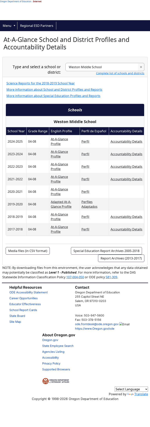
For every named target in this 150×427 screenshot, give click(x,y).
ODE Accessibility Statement (28, 292)
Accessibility (50, 357)
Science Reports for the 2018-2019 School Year (40, 83)
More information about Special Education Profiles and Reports (53, 96)
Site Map (15, 322)
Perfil (85, 141)
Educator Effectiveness (25, 304)
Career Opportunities (23, 298)
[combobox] (102, 67)
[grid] (75, 181)
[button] (141, 67)
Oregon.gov (50, 340)
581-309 (111, 277)
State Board (17, 316)
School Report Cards (23, 310)
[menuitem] (8, 26)
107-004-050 (75, 277)
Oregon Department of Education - (20, 1)
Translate (141, 394)
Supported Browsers (56, 369)
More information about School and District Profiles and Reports (54, 89)
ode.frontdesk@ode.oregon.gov (97, 324)
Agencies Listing (53, 352)
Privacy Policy (51, 363)
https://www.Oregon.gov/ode (94, 328)
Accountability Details (126, 141)
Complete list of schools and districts (120, 73)
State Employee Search (58, 346)
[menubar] (75, 25)
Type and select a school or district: (37, 69)
